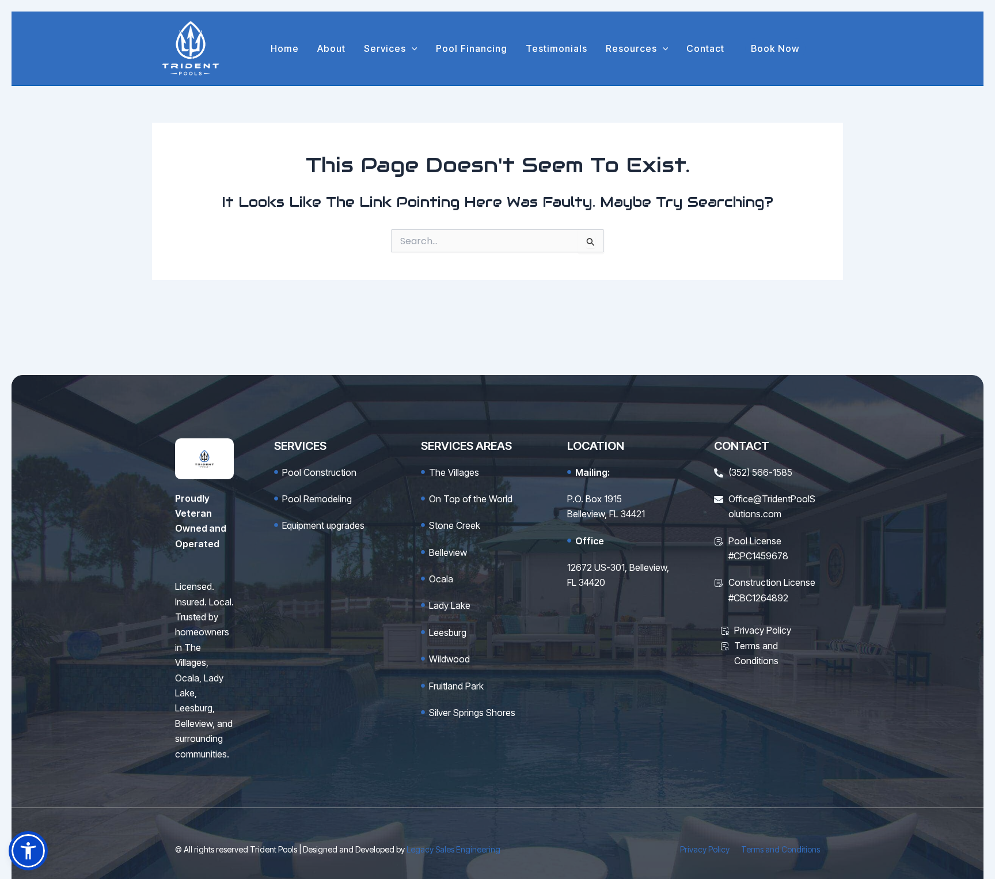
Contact (705, 48)
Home (285, 48)
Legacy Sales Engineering (453, 849)
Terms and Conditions (780, 849)
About (331, 48)
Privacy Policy (705, 849)
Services (385, 48)
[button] (411, 48)
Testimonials (556, 48)
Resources (631, 48)
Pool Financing (471, 48)
